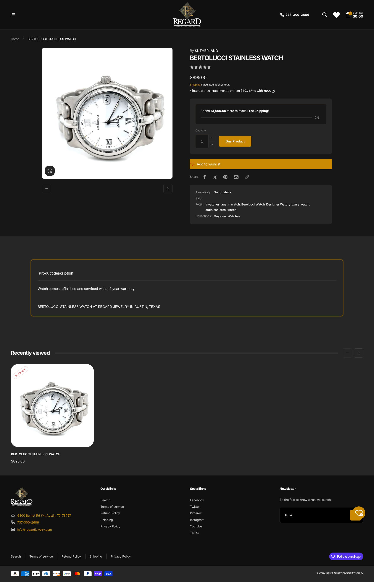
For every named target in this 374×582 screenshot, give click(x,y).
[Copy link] (247, 177)
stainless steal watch (220, 210)
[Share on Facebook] (204, 177)
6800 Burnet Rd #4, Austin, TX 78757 (44, 515)
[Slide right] (167, 188)
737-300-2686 (28, 522)
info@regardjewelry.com (34, 529)
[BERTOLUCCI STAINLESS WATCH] (52, 439)
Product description (56, 273)
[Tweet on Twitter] (215, 177)
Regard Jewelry (334, 572)
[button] (13, 14)
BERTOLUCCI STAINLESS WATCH (36, 454)
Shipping (195, 84)
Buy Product (235, 141)
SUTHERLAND (204, 50)
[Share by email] (236, 177)
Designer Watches (227, 216)
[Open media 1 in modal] (107, 113)
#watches (212, 204)
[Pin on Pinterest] (225, 177)
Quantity (200, 130)
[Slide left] (46, 188)
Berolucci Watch (253, 204)
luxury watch (300, 204)
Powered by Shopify (352, 572)
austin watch (230, 204)
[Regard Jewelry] (21, 505)
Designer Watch (277, 204)
